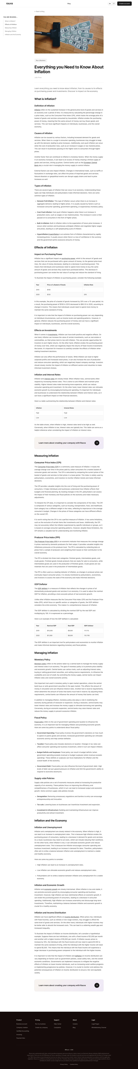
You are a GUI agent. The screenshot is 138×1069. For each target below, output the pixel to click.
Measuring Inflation (11, 28)
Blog (69, 3)
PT (114, 3)
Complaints (57, 1027)
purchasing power (68, 258)
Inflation (37, 110)
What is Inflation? (10, 21)
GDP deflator (43, 588)
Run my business (40, 1024)
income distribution (72, 917)
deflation (78, 956)
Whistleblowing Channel (99, 1027)
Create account (124, 3)
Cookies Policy (74, 1064)
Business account (21, 1024)
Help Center (57, 1024)
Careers (75, 1024)
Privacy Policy (64, 1064)
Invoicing (19, 1034)
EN (110, 3)
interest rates (49, 379)
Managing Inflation (10, 31)
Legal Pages (95, 1024)
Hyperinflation (53, 234)
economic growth (50, 889)
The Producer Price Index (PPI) (46, 541)
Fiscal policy (39, 722)
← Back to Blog (39, 11)
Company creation (22, 1027)
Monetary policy (40, 664)
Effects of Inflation (11, 24)
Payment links (20, 1038)
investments (52, 334)
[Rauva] (9, 3)
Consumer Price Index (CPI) (48, 467)
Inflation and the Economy (13, 34)
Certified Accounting (22, 1031)
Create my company (41, 1027)
